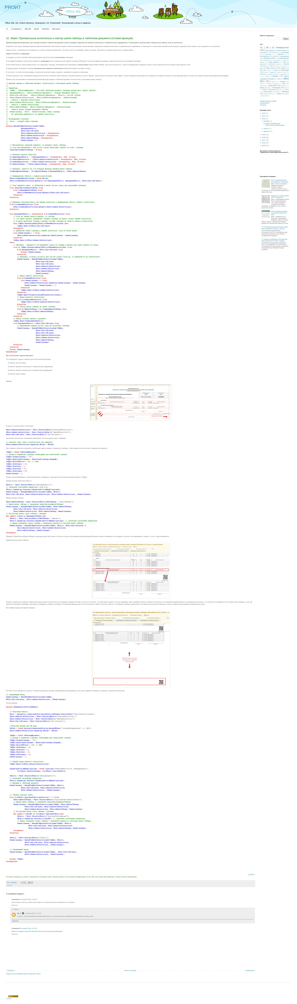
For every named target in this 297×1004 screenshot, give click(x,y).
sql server (273, 89)
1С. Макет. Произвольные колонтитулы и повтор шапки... (274, 124)
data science (271, 68)
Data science (56, 29)
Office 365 (28, 29)
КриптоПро (269, 54)
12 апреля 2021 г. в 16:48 (28, 899)
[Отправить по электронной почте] (22, 882)
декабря (266, 121)
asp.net (286, 64)
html (266, 72)
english (269, 70)
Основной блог (265, 103)
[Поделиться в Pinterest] (32, 882)
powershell (273, 85)
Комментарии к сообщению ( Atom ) (29, 974)
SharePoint (45, 29)
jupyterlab (284, 74)
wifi (277, 91)
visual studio (268, 91)
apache (279, 64)
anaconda (263, 64)
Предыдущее (250, 970)
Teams (287, 89)
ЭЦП (285, 60)
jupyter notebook (273, 74)
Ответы (16, 909)
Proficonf (284, 85)
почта (275, 56)
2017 (264, 140)
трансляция (277, 60)
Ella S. (252, 874)
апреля (266, 128)
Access (262, 62)
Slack (265, 89)
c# (271, 66)
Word (279, 94)
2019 (264, 135)
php (284, 83)
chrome (284, 66)
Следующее (11, 970)
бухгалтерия (282, 50)
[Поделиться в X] (27, 882)
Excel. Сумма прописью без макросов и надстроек (279, 181)
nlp (279, 79)
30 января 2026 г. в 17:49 (28, 928)
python (262, 88)
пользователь (265, 56)
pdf (269, 83)
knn (261, 76)
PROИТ (13, 7)
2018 (264, 137)
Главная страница (130, 970)
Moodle (36, 29)
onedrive (274, 81)
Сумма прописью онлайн (268, 101)
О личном (263, 105)
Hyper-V (273, 72)
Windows (285, 91)
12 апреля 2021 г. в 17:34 (33, 913)
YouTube (265, 95)
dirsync (283, 68)
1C (7, 29)
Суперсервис (267, 60)
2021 (264, 116)
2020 (264, 119)
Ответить (15, 905)
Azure (265, 66)
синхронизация (284, 58)
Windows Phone (269, 93)
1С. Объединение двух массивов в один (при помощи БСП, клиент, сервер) (275, 227)
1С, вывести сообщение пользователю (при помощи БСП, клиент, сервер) (274, 240)
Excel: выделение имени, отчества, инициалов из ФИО (279, 213)
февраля (267, 131)
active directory (274, 62)
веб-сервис (263, 52)
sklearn (287, 87)
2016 (264, 143)
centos (277, 66)
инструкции (285, 52)
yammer (287, 93)
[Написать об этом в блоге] (24, 882)
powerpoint (263, 85)
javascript (263, 74)
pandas (262, 83)
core (261, 68)
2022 (264, 113)
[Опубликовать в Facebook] (29, 882)
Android (271, 64)
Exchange (285, 70)
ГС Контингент (274, 52)
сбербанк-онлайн (269, 58)
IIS (280, 72)
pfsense (276, 83)
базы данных (270, 50)
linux (267, 76)
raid (268, 87)
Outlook (283, 81)
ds (261, 70)
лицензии (281, 54)
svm (281, 89)
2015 (264, 145)
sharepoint (276, 88)
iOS (285, 72)
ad (284, 62)
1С (11, 885)
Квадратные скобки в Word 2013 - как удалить (280, 196)
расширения (285, 56)
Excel (276, 70)
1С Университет (16, 29)
